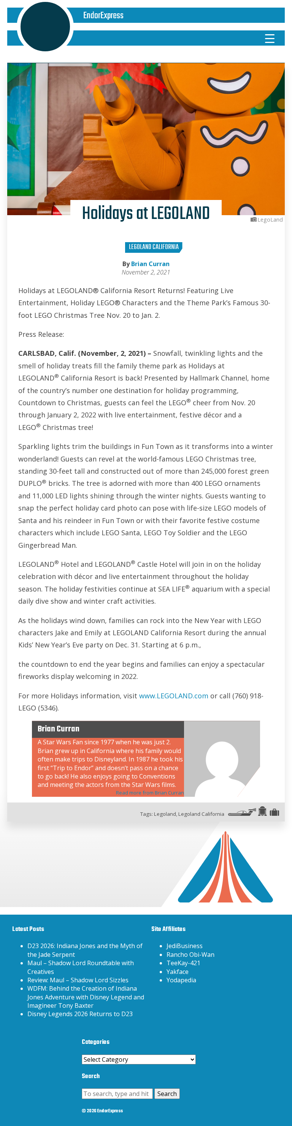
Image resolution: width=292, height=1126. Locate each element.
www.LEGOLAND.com (173, 695)
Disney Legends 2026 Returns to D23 (80, 1014)
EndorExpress (103, 15)
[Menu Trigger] (270, 38)
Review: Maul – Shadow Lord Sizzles (78, 980)
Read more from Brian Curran (150, 792)
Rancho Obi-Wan (190, 954)
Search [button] (167, 1094)
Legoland (165, 813)
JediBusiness (185, 946)
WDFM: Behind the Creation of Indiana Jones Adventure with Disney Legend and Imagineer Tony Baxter (85, 997)
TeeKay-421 (183, 963)
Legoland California (154, 247)
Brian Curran (150, 264)
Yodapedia (181, 980)
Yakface (178, 971)
